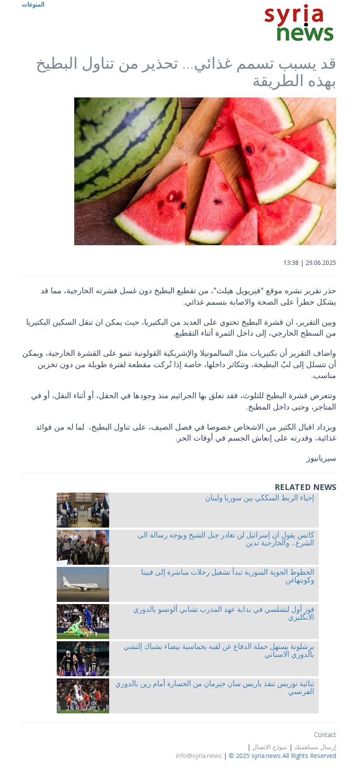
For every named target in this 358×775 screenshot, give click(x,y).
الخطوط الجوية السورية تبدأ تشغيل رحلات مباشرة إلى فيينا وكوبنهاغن (227, 577)
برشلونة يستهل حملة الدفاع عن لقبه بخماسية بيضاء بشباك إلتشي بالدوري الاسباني (219, 651)
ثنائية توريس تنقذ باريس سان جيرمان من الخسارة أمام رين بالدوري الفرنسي (214, 688)
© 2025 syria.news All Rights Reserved (282, 755)
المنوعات (33, 4)
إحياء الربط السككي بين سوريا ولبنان (259, 499)
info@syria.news (199, 755)
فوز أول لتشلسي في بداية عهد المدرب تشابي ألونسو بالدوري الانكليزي (223, 614)
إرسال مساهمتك (315, 747)
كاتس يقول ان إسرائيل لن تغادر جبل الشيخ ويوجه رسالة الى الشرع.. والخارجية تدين (226, 540)
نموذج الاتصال (269, 747)
